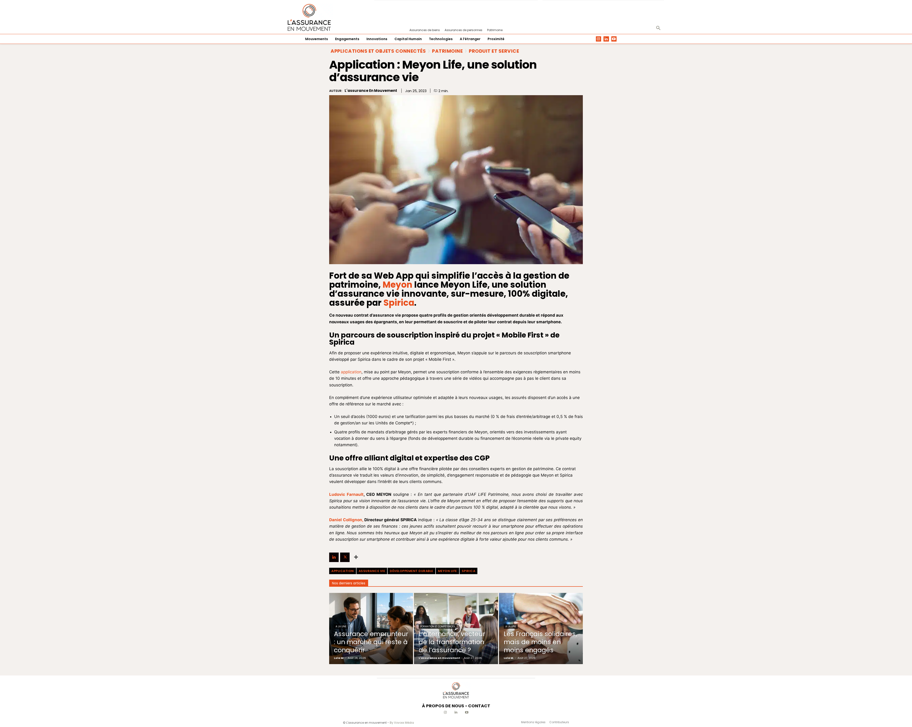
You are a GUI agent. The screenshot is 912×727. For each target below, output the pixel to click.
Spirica (398, 303)
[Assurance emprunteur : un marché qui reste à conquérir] (371, 628)
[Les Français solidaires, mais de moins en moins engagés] (541, 628)
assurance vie (372, 571)
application (351, 372)
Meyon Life (447, 571)
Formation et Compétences (437, 626)
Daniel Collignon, (346, 519)
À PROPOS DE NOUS (443, 706)
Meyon (397, 285)
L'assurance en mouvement (371, 91)
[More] (356, 557)
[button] (658, 28)
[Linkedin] (606, 39)
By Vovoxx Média (402, 723)
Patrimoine (447, 51)
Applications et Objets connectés (378, 51)
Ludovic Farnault (346, 494)
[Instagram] (598, 39)
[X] (345, 557)
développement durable (411, 571)
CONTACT (479, 706)
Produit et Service (494, 51)
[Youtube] (614, 39)
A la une (341, 626)
